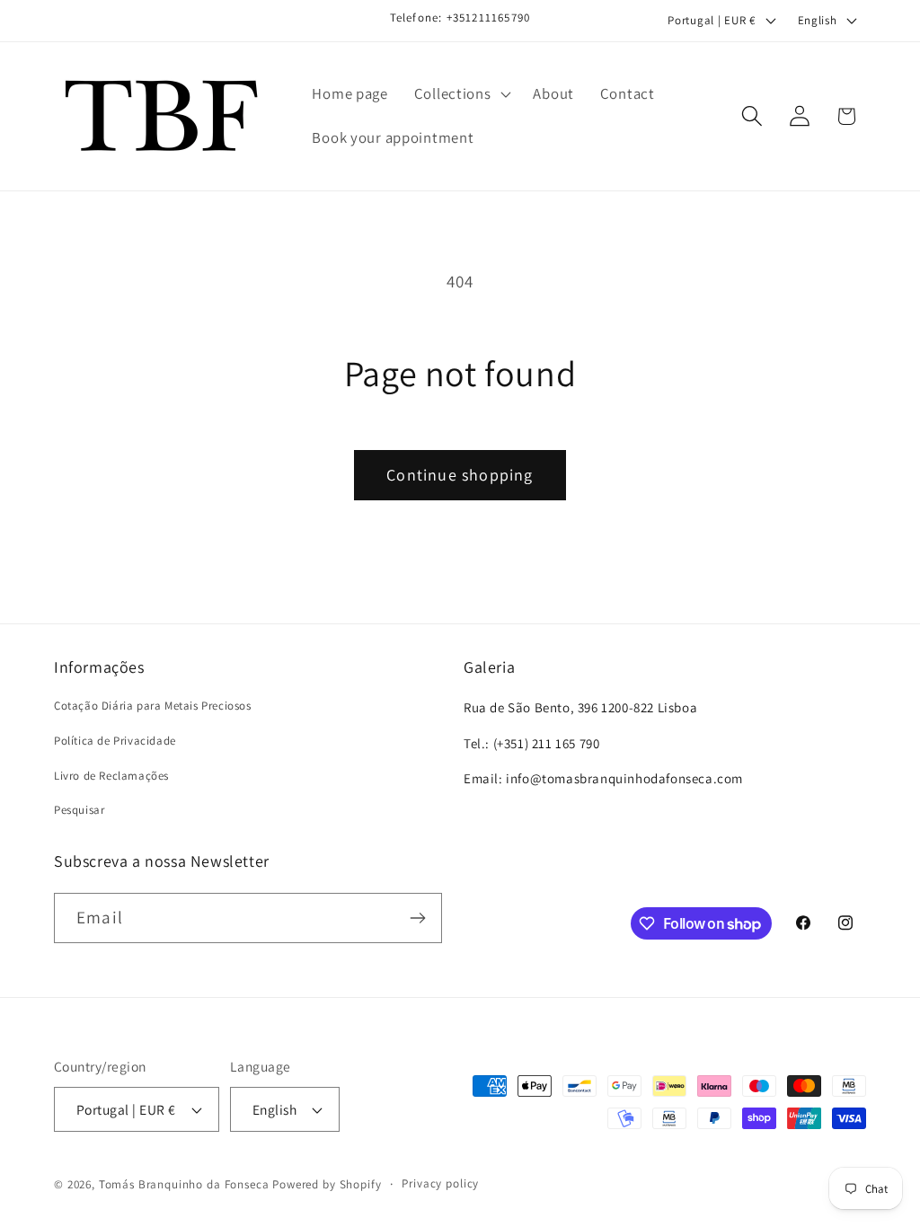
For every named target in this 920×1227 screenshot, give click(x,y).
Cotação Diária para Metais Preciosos (153, 705)
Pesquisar (79, 809)
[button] (460, 93)
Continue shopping (459, 474)
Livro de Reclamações (111, 775)
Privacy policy (440, 1183)
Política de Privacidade (115, 740)
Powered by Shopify (326, 1184)
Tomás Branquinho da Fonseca (184, 1184)
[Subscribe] (417, 918)
